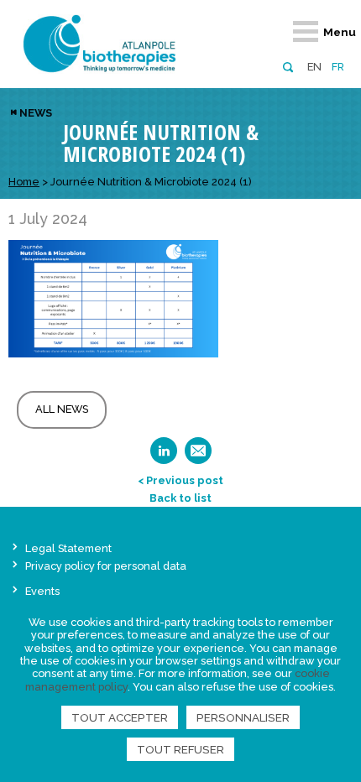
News (35, 113)
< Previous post (180, 480)
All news (61, 409)
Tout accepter (119, 717)
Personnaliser (243, 717)
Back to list (180, 498)
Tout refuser (180, 749)
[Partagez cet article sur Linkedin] (164, 456)
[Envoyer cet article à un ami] (198, 456)
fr (338, 66)
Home (23, 181)
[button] (288, 66)
